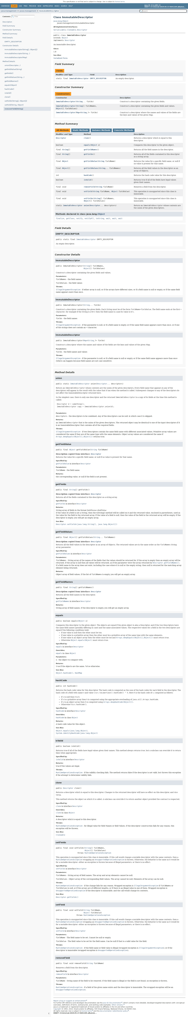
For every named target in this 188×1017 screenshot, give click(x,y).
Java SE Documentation (112, 1003)
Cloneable (71, 30)
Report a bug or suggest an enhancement (69, 1001)
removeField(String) (14, 109)
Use (20, 6)
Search (64, 6)
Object (65, 38)
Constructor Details (11, 46)
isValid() (8, 93)
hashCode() (9, 89)
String (79, 101)
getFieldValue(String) (13, 69)
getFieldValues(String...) (14, 77)
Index (56, 6)
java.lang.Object (60, 21)
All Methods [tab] (63, 130)
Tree (25, 6)
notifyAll (89, 218)
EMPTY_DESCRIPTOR (13, 42)
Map (77, 112)
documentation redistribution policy (114, 1011)
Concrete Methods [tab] (123, 130)
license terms (120, 1)
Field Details (8, 38)
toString (100, 218)
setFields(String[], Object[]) (16, 101)
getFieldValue (90, 161)
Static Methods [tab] (80, 130)
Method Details (9, 61)
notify (79, 218)
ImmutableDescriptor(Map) (16, 57)
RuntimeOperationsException (69, 773)
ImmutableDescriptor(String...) (17, 53)
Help (71, 6)
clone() (7, 97)
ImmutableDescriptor (49, 11)
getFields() (9, 73)
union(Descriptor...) (12, 65)
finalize (60, 218)
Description (7, 22)
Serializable (59, 30)
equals (87, 145)
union (86, 205)
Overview (5, 6)
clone (86, 138)
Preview (32, 6)
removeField (89, 187)
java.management (8, 11)
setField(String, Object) (14, 105)
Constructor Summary (12, 30)
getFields (88, 154)
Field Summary (9, 26)
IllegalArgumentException (68, 290)
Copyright (57, 1009)
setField (88, 191)
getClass (70, 218)
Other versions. (117, 1005)
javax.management (28, 11)
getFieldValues (91, 168)
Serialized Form (60, 58)
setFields (88, 198)
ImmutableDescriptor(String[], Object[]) (21, 49)
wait (108, 218)
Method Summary (10, 34)
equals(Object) (11, 85)
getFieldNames (90, 150)
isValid (87, 180)
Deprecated (48, 6)
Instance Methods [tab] (101, 130)
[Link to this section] (76, 64)
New (39, 6)
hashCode (88, 175)
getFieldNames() (11, 81)
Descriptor (82, 30)
